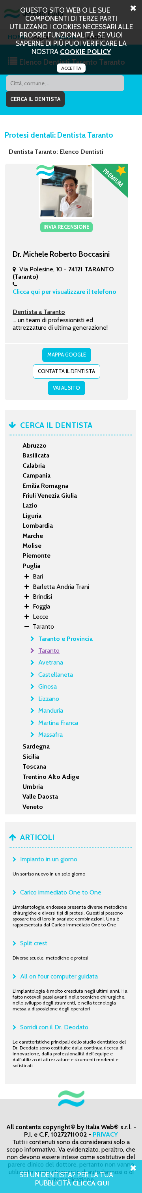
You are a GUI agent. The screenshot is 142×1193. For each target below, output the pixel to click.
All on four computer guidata (59, 976)
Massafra (50, 734)
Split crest (33, 943)
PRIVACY (105, 1134)
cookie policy (85, 51)
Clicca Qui (91, 1183)
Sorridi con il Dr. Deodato (54, 1027)
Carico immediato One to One (60, 892)
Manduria (50, 710)
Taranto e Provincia (65, 638)
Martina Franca (58, 722)
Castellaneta (55, 674)
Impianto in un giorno (48, 859)
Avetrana (50, 662)
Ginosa (47, 686)
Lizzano (48, 698)
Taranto (49, 650)
